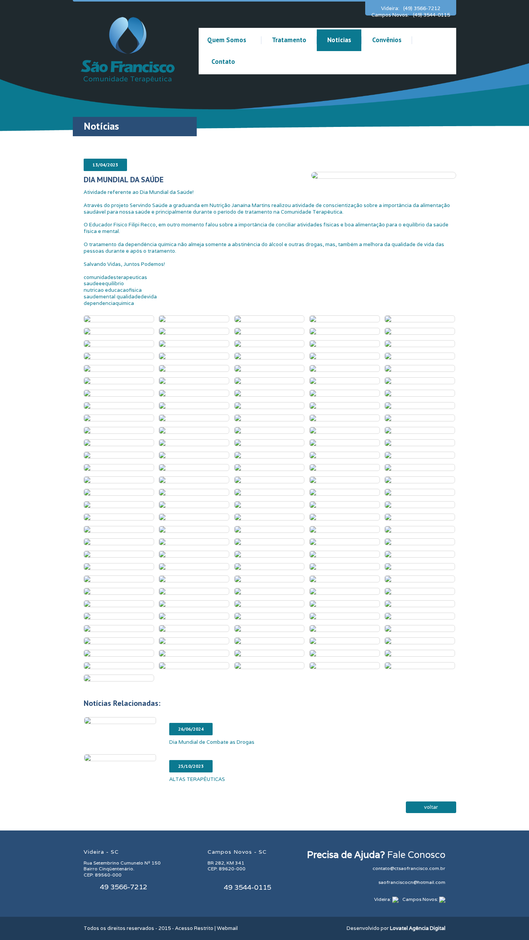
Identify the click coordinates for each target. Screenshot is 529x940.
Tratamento (289, 40)
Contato (223, 61)
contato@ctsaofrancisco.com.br (409, 868)
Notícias (339, 40)
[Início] (128, 49)
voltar (431, 807)
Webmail (227, 928)
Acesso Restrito (194, 928)
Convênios (387, 40)
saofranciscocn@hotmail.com (411, 882)
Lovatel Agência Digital (417, 928)
